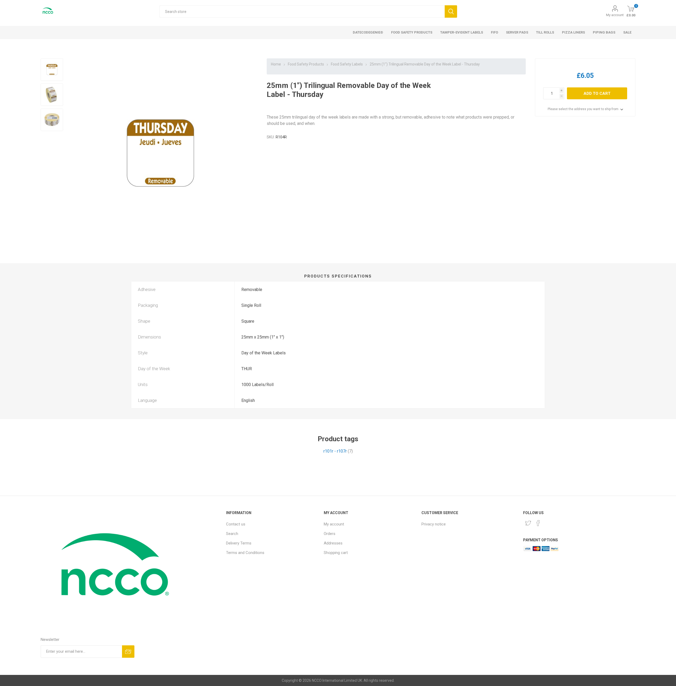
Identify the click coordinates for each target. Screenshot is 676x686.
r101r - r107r (335, 451)
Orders (329, 533)
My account (615, 15)
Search (451, 11)
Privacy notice (433, 524)
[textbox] (301, 11)
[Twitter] (528, 523)
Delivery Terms (238, 543)
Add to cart (597, 93)
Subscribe (128, 651)
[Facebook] (538, 523)
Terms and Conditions (245, 552)
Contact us (235, 524)
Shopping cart (336, 552)
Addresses (333, 543)
